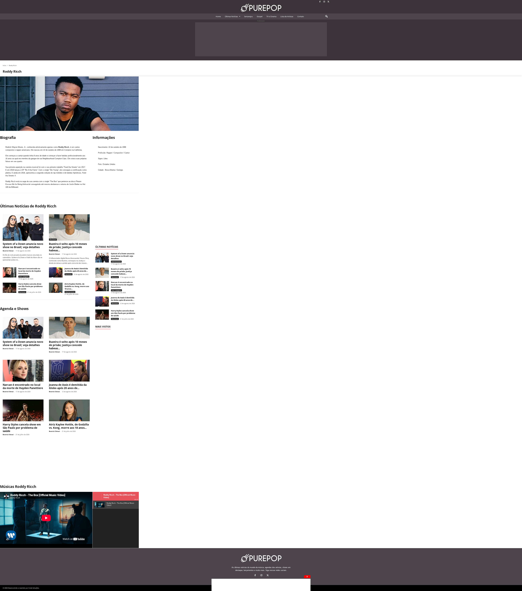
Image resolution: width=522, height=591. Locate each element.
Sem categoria (24, 276)
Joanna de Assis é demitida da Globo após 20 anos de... (76, 269)
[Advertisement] (261, 39)
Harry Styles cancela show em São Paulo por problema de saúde (30, 286)
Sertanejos (248, 16)
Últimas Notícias (231, 16)
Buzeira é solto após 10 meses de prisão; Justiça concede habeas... (68, 247)
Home (218, 16)
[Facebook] (320, 2)
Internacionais (8, 239)
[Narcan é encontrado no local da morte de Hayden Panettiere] (9, 272)
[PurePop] (261, 8)
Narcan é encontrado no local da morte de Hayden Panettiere (29, 271)
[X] (328, 2)
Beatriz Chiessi (8, 251)
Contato (300, 16)
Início (4, 65)
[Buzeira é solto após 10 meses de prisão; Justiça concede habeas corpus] (69, 227)
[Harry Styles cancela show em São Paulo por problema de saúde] (9, 288)
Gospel (259, 16)
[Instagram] (324, 2)
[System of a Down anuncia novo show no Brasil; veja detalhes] (23, 227)
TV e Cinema (271, 16)
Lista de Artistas (286, 16)
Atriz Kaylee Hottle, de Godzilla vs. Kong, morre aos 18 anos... (77, 286)
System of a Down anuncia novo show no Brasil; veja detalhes (23, 245)
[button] (326, 16)
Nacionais (53, 239)
